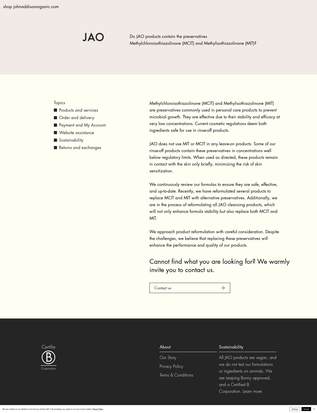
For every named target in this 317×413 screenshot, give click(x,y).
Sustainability (71, 140)
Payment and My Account (82, 125)
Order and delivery (76, 117)
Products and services (78, 110)
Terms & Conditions (176, 375)
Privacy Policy (171, 366)
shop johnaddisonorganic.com (31, 6)
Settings (295, 409)
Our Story (168, 357)
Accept (306, 409)
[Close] (314, 409)
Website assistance (76, 132)
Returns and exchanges (80, 147)
